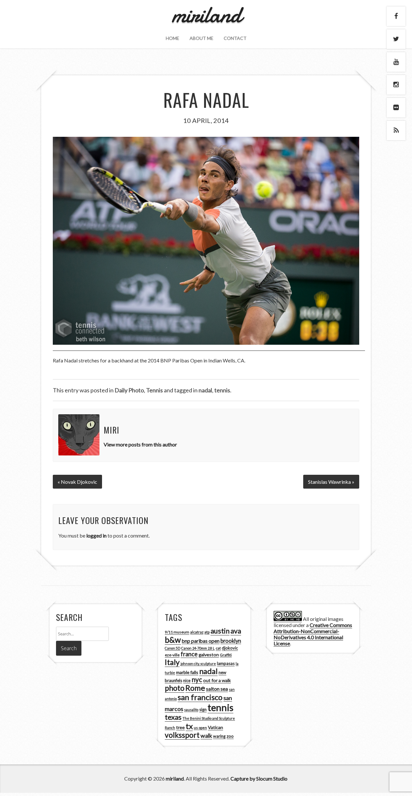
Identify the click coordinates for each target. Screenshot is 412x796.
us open (200, 728)
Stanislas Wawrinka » (331, 482)
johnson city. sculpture (198, 663)
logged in (96, 535)
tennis (222, 390)
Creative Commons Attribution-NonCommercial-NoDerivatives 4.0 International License (313, 634)
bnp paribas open (201, 641)
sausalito (191, 709)
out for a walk (217, 680)
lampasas (226, 663)
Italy (172, 662)
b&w (173, 639)
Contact (235, 38)
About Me (201, 38)
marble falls (187, 672)
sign (203, 709)
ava (235, 631)
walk (206, 735)
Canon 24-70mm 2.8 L (198, 648)
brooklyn (230, 641)
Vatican (215, 727)
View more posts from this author (140, 444)
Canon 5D (172, 648)
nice (187, 680)
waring (219, 736)
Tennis (154, 390)
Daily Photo (129, 390)
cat (218, 648)
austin (220, 631)
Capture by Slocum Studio (258, 778)
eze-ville (172, 654)
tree (180, 727)
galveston (209, 654)
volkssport (182, 735)
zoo (230, 736)
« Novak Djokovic (77, 482)
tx (189, 726)
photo (174, 687)
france (189, 654)
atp (207, 632)
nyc (197, 679)
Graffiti (226, 655)
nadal (205, 390)
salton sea (217, 689)
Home (172, 38)
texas (173, 717)
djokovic (230, 648)
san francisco (200, 697)
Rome (195, 687)
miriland (175, 778)
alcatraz (196, 632)
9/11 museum (177, 632)
